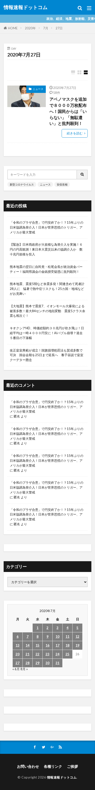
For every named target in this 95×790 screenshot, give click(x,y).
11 (67, 636)
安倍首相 (62, 184)
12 (77, 636)
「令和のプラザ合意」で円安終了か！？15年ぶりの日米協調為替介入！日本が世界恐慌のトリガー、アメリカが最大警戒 (46, 227)
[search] (82, 174)
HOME (13, 28)
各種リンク (53, 766)
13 (17, 645)
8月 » (24, 669)
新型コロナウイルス (22, 184)
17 (57, 645)
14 (27, 645)
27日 (59, 28)
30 (47, 663)
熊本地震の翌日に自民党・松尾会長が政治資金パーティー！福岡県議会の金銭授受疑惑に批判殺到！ (46, 269)
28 (27, 663)
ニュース (38, 88)
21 (27, 654)
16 (47, 645)
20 (17, 654)
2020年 (30, 28)
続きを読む (75, 133)
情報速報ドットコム (26, 7)
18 (67, 645)
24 (57, 654)
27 (17, 663)
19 (77, 645)
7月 (45, 28)
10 (57, 636)
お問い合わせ (28, 766)
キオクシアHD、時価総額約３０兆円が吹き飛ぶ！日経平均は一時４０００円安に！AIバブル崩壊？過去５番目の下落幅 (47, 333)
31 (57, 663)
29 (37, 663)
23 (47, 654)
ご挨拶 (72, 766)
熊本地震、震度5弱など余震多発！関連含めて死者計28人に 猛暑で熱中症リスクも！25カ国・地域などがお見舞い (47, 289)
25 (67, 654)
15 (37, 645)
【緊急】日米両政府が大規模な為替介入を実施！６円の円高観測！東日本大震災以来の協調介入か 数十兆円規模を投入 (46, 249)
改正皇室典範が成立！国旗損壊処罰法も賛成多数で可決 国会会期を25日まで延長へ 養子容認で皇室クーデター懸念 (46, 355)
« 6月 (16, 669)
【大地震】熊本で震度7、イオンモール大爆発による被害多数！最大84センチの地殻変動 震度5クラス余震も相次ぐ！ (47, 311)
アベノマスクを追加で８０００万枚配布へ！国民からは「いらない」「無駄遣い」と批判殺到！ (68, 111)
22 (37, 654)
